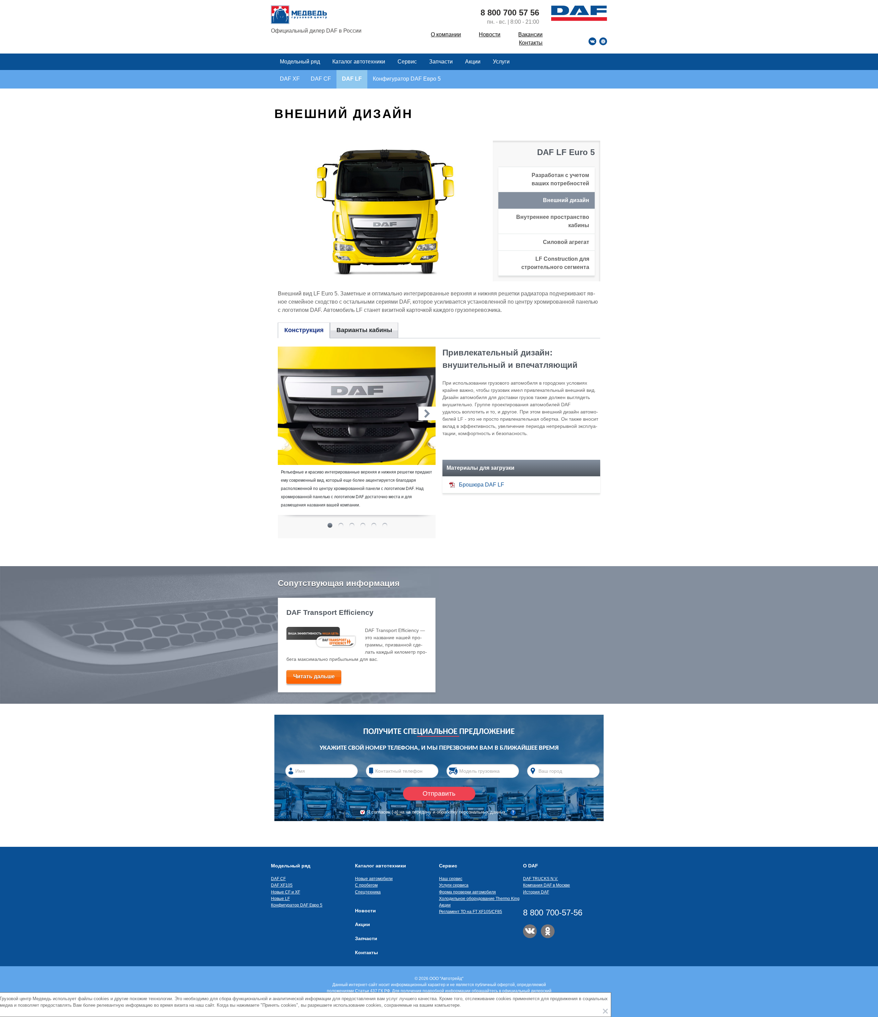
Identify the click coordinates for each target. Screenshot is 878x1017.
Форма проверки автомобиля (467, 892)
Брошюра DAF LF (481, 485)
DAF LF (352, 79)
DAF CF (321, 79)
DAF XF (290, 79)
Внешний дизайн (566, 200)
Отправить (439, 793)
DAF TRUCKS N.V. (540, 878)
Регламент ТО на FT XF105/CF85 (470, 911)
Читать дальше (314, 676)
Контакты (531, 43)
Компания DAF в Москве (546, 885)
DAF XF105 (282, 885)
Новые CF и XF (285, 892)
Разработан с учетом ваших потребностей (560, 179)
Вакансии (530, 34)
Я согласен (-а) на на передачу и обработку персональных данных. (437, 812)
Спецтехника (368, 892)
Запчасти (441, 62)
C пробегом (366, 885)
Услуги (501, 62)
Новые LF (280, 898)
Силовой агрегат (566, 242)
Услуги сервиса (453, 885)
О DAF (530, 865)
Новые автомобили (374, 878)
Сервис (408, 62)
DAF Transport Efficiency (329, 612)
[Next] (427, 413)
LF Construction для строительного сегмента (555, 263)
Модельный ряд (300, 62)
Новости (489, 34)
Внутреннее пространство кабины (552, 221)
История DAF (536, 892)
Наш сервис (450, 878)
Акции (473, 62)
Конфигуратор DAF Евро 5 (407, 79)
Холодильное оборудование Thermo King (479, 898)
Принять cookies (605, 1011)
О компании (446, 34)
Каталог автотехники (359, 62)
